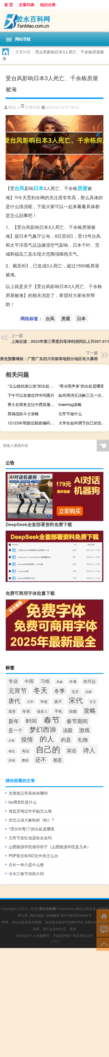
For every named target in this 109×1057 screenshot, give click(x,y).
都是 (57, 760)
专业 (13, 680)
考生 (11, 751)
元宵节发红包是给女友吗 (30, 837)
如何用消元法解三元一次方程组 (83, 395)
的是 (66, 739)
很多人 (42, 711)
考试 (25, 751)
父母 (11, 740)
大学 (30, 701)
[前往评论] (102, 929)
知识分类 (48, 4)
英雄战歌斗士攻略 (23, 413)
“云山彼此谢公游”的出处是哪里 (32, 386)
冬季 (59, 690)
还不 (40, 759)
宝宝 (92, 701)
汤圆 (67, 730)
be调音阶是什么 (23, 802)
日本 (39, 188)
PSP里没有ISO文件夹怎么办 (33, 855)
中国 (29, 681)
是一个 (15, 729)
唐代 (14, 700)
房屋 (82, 188)
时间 (31, 721)
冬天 (41, 690)
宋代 (76, 700)
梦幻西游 (42, 729)
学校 (44, 701)
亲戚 (59, 681)
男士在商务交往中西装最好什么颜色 (32, 404)
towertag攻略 (70, 404)
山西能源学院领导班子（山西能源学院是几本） (50, 846)
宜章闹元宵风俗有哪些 (28, 793)
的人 (47, 738)
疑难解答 (53, 915)
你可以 (89, 681)
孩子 (58, 701)
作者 (73, 681)
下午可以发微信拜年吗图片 (31, 395)
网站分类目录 (86, 908)
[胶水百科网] (54, 20)
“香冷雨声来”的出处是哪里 (81, 386)
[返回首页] (102, 915)
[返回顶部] (102, 943)
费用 (25, 760)
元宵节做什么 (70, 413)
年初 (26, 711)
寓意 (12, 711)
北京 (75, 691)
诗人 (89, 749)
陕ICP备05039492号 (76, 915)
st (18, 107)
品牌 (89, 691)
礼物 (83, 739)
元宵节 (17, 690)
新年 (13, 721)
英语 (71, 750)
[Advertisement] (54, 1002)
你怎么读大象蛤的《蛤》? (31, 820)
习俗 (45, 680)
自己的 (48, 749)
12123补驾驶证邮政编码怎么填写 (32, 423)
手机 (58, 711)
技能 (73, 711)
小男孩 (54, 941)
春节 (52, 719)
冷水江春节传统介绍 (26, 873)
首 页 (8, 4)
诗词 (11, 760)
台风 (20, 188)
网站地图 (37, 915)
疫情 (27, 739)
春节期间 (77, 721)
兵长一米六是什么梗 (26, 864)
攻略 (90, 710)
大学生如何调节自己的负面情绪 (83, 423)
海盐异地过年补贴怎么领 (30, 811)
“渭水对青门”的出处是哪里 (31, 829)
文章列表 (26, 4)
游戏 (84, 729)
